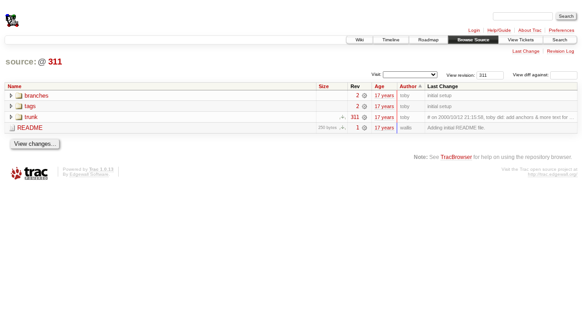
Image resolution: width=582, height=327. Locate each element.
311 (55, 61)
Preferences (561, 30)
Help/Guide (499, 30)
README (30, 127)
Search (559, 39)
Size (324, 86)
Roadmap (428, 39)
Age (379, 86)
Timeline (391, 39)
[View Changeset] (364, 95)
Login (474, 30)
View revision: (461, 74)
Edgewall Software (89, 174)
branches (37, 95)
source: (20, 61)
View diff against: (531, 74)
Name (14, 86)
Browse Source (473, 39)
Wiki (360, 39)
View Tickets (521, 39)
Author (408, 86)
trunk (31, 117)
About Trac (530, 30)
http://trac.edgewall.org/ (552, 174)
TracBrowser (456, 157)
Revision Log (560, 51)
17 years (384, 95)
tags (30, 106)
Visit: (376, 74)
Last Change (526, 51)
